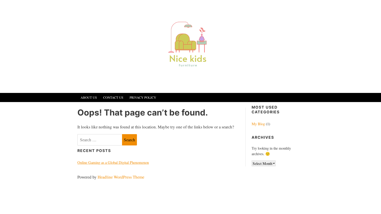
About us (89, 97)
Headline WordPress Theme (121, 177)
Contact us (113, 97)
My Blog (258, 123)
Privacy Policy (143, 97)
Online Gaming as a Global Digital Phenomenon (113, 162)
